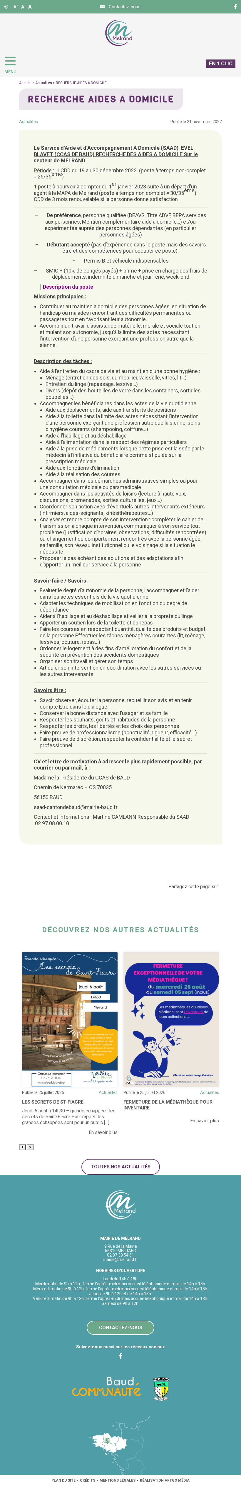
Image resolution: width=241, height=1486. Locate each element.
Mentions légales (117, 1480)
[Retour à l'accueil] (120, 1205)
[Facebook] (235, 7)
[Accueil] (118, 32)
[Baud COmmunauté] (106, 1386)
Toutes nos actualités (120, 1167)
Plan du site (63, 1480)
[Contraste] (6, 7)
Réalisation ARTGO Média (165, 1480)
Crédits (87, 1480)
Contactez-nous (120, 1327)
